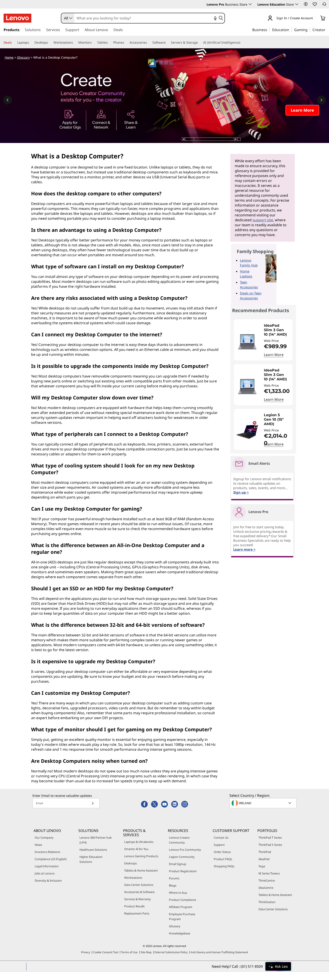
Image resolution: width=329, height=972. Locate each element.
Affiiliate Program (180, 907)
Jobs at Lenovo (45, 873)
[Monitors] (93, 42)
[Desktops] (50, 42)
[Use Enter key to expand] (315, 18)
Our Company (44, 838)
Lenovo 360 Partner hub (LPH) (95, 840)
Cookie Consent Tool (105, 952)
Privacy (85, 952)
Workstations (133, 878)
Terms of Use (129, 952)
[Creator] (327, 29)
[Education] (290, 29)
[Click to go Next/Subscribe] (92, 803)
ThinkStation (267, 902)
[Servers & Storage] (199, 42)
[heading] (277, 330)
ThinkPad (264, 852)
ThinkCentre (266, 880)
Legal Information (47, 866)
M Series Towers (269, 873)
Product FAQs (223, 859)
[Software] (167, 42)
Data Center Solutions (138, 885)
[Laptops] (31, 42)
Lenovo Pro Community (185, 850)
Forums (174, 878)
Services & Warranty (137, 899)
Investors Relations (47, 852)
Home (9, 57)
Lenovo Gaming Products (141, 856)
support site (262, 219)
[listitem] (263, 339)
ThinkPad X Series (270, 845)
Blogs (172, 885)
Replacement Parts (136, 913)
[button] (306, 4)
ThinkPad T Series (270, 838)
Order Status (222, 852)
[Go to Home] (17, 18)
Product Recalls (134, 906)
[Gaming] (309, 29)
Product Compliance (182, 900)
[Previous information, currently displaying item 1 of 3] (7, 100)
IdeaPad (263, 859)
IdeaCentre (265, 888)
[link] (324, 5)
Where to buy (178, 893)
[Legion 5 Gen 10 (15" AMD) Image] (247, 431)
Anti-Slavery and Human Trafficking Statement (219, 952)
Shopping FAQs (224, 866)
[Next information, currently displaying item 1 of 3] (321, 100)
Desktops (130, 863)
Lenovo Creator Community (179, 840)
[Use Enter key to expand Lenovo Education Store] (297, 4)
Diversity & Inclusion (48, 880)
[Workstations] (74, 42)
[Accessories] (148, 42)
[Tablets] (109, 42)
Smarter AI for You (136, 849)
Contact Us (221, 838)
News (38, 845)
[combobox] (67, 18)
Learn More (274, 354)
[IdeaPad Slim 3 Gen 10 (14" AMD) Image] (247, 341)
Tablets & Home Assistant (141, 870)
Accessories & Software (139, 892)
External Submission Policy (171, 952)
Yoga (261, 866)
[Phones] (126, 42)
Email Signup (177, 864)
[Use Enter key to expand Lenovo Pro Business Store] (250, 4)
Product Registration (183, 871)
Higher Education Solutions (91, 859)
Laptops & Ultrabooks (138, 842)
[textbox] (263, 803)
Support (219, 845)
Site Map (146, 952)
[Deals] (13, 42)
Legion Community (182, 857)
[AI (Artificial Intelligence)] (242, 42)
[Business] (268, 29)
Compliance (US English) (51, 859)
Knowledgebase (179, 933)
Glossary (23, 57)
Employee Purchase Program (182, 916)
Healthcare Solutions (93, 850)
